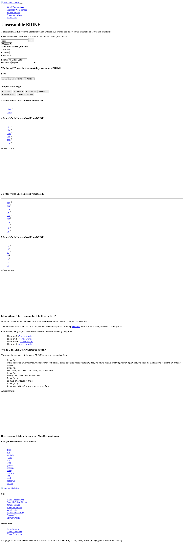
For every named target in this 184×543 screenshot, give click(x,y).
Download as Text (25, 95)
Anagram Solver (14, 15)
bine (9, 130)
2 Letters (43, 92)
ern (8, 209)
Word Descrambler (15, 7)
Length (4, 59)
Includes (5, 52)
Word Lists (12, 17)
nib (8, 219)
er (8, 256)
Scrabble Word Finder (17, 10)
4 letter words (25, 339)
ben (8, 203)
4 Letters (18, 92)
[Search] (31, 40)
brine (9, 112)
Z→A (11, 79)
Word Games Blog (15, 512)
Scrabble (76, 326)
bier (8, 127)
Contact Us (12, 515)
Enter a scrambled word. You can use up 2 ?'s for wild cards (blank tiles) (34, 36)
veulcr (10, 478)
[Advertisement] (87, 169)
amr (8, 452)
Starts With (6, 49)
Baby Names (13, 529)
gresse (10, 465)
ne (8, 262)
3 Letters (31, 92)
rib (8, 228)
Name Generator (14, 534)
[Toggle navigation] (21, 3)
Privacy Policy (13, 518)
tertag (9, 470)
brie (8, 136)
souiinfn (10, 455)
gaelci (9, 457)
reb (8, 222)
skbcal (10, 483)
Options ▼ (6, 44)
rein (8, 143)
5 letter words (25, 336)
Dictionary (6, 62)
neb (8, 215)
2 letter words (25, 344)
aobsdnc (10, 468)
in (8, 259)
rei (8, 225)
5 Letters (6, 92)
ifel (8, 475)
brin (8, 140)
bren (9, 133)
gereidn (10, 473)
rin (8, 231)
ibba (9, 463)
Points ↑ (20, 79)
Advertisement (7, 148)
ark (8, 460)
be (8, 246)
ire (8, 212)
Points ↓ (29, 79)
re (8, 265)
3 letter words (26, 341)
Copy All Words (8, 95)
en (8, 252)
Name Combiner (14, 531)
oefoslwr (11, 481)
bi (8, 249)
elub (9, 450)
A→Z (4, 79)
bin (8, 206)
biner (9, 109)
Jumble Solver (13, 12)
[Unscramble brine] (10, 488)
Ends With (6, 55)
